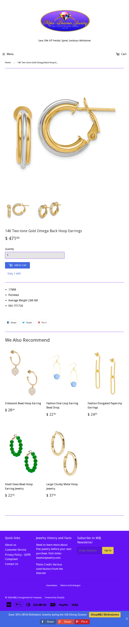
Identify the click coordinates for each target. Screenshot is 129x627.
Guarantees (51, 585)
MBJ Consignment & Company (27, 597)
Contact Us (11, 564)
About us (10, 544)
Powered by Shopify (54, 597)
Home (8, 62)
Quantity (9, 249)
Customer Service (15, 549)
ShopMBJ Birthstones (105, 614)
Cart (123, 54)
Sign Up (107, 550)
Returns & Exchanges (70, 585)
